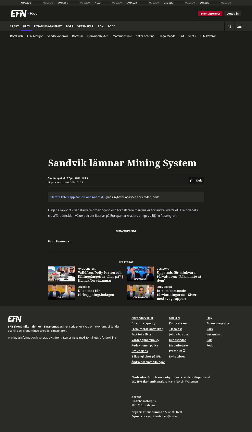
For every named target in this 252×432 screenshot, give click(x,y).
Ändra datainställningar (148, 362)
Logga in (233, 13)
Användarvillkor (142, 318)
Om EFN (174, 318)
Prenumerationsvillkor (147, 329)
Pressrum (175, 351)
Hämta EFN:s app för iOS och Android (77, 197)
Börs (210, 329)
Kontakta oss (178, 323)
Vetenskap (214, 334)
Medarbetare (178, 345)
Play (209, 318)
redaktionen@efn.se (165, 416)
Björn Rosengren (59, 241)
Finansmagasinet (219, 323)
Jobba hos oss (178, 334)
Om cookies (140, 351)
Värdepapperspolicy (145, 340)
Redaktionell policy (145, 345)
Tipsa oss (175, 329)
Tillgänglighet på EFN (146, 356)
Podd (210, 345)
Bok (209, 340)
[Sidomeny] (239, 26)
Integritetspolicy (143, 323)
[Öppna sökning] (229, 26)
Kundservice (177, 340)
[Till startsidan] (25, 13)
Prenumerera (210, 13)
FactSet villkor (141, 334)
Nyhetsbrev (177, 356)
